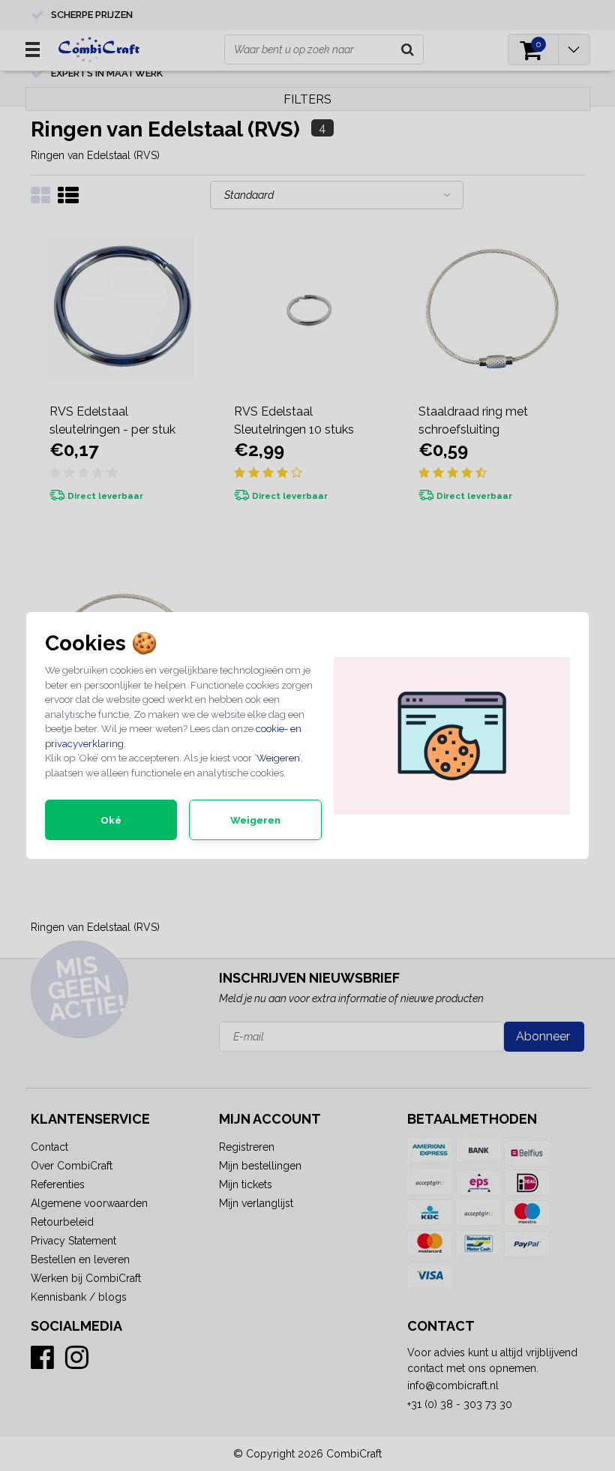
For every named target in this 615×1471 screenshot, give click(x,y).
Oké (111, 820)
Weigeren (277, 758)
